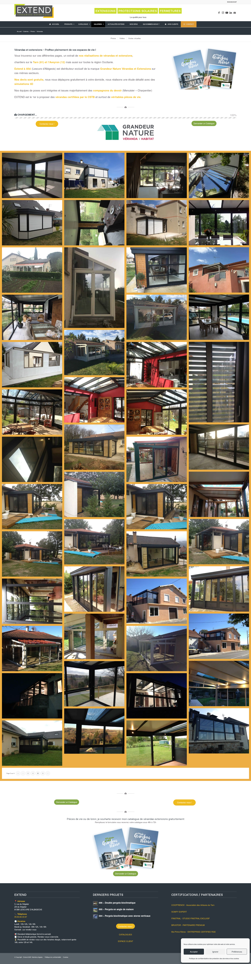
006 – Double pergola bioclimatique (117, 902)
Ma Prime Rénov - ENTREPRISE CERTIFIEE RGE (193, 931)
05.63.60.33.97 (20, 916)
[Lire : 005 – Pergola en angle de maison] (95, 910)
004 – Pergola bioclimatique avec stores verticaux (124, 915)
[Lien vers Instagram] (223, 13)
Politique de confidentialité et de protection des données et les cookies (214, 958)
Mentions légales (37, 957)
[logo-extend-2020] (34, 12)
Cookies (65, 957)
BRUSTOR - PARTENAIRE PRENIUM (188, 925)
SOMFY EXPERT (179, 911)
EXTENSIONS (106, 11)
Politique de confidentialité (53, 957)
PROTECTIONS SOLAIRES (138, 11)
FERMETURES (170, 11)
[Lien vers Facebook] (219, 13)
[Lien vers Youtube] (227, 13)
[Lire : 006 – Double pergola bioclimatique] (95, 903)
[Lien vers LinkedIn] (231, 13)
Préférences (237, 951)
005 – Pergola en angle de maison (116, 909)
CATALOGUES (125, 934)
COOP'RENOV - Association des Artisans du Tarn (192, 905)
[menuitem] (113, 38)
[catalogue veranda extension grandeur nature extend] (204, 69)
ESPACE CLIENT (125, 941)
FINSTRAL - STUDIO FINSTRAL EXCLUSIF (190, 918)
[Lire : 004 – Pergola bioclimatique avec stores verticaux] (95, 916)
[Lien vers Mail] (235, 13)
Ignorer (215, 951)
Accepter (194, 951)
